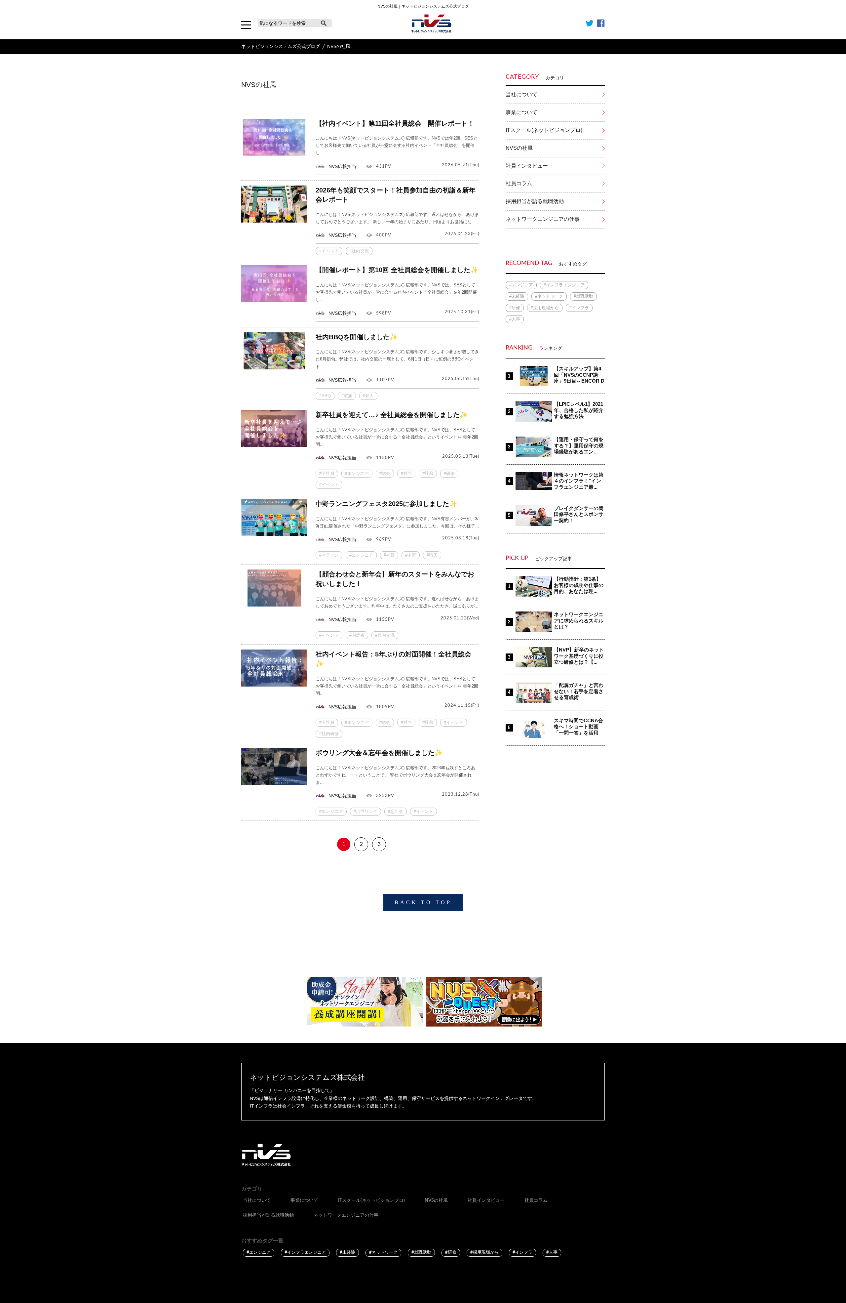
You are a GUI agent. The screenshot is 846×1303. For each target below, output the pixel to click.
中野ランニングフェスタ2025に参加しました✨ (386, 503)
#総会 (384, 473)
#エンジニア (357, 473)
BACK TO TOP (423, 902)
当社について (521, 94)
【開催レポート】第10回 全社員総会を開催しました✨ (397, 269)
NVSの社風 (519, 148)
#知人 (368, 395)
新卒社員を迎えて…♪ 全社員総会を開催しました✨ (392, 414)
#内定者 (357, 635)
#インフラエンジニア (564, 284)
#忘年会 (395, 811)
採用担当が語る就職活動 (535, 201)
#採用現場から (545, 307)
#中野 (410, 555)
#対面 (406, 473)
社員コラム (519, 183)
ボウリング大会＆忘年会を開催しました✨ (379, 752)
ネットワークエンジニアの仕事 (543, 219)
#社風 (427, 473)
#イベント (329, 250)
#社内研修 (329, 733)
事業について (521, 112)
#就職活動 (583, 296)
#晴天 (432, 555)
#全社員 (326, 473)
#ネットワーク (549, 296)
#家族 (346, 395)
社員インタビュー (527, 166)
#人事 (514, 318)
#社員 (389, 555)
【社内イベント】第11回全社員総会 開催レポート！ (395, 123)
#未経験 (516, 296)
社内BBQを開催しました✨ (357, 337)
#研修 (449, 473)
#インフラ (579, 307)
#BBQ (325, 395)
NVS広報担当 (342, 166)
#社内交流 (359, 250)
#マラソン (329, 555)
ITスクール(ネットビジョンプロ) (544, 130)
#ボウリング (365, 811)
